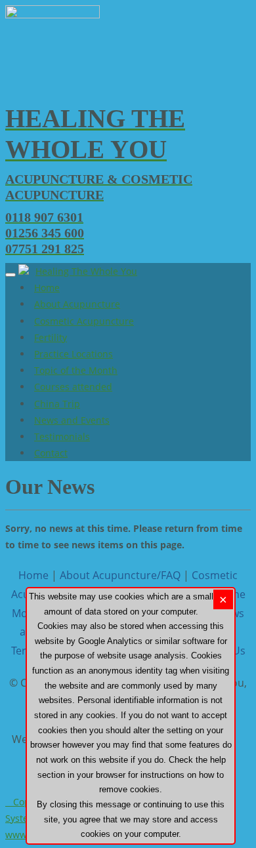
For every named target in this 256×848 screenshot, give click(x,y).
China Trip (57, 403)
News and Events (72, 420)
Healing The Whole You (86, 271)
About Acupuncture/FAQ (120, 575)
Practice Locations (73, 354)
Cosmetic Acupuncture (84, 321)
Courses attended (73, 386)
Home (47, 287)
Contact (51, 453)
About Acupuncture (77, 304)
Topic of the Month (75, 370)
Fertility (50, 337)
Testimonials (62, 436)
